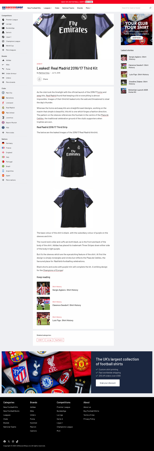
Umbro (33, 415)
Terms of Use (88, 415)
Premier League (63, 407)
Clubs (5, 419)
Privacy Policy (89, 419)
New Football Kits (10, 407)
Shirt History (57, 287)
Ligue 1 (60, 423)
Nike (32, 411)
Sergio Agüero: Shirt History (137, 58)
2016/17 (39, 64)
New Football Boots (11, 411)
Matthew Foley (44, 73)
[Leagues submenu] (51, 7)
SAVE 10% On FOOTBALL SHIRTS (77, 2)
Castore (33, 431)
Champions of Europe (53, 270)
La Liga (49, 340)
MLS (58, 431)
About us (87, 407)
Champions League (65, 427)
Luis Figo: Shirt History (139, 74)
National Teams (9, 427)
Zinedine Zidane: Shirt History (138, 82)
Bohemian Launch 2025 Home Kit (138, 91)
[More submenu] (90, 7)
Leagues (6, 415)
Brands (6, 423)
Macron (33, 427)
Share (45, 79)
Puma (32, 419)
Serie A (60, 419)
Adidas (33, 407)
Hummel (33, 423)
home (100, 92)
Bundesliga (61, 411)
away (39, 95)
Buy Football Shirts (91, 411)
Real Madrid (51, 95)
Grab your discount (108, 383)
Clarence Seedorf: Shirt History (138, 66)
